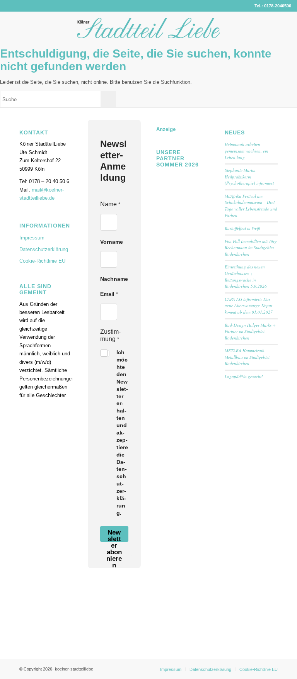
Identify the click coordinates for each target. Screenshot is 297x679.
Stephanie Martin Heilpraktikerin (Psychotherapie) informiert (249, 176)
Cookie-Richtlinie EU (42, 261)
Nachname (114, 279)
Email (109, 294)
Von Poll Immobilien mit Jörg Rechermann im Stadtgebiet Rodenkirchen (251, 247)
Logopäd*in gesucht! (244, 376)
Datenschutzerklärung (43, 249)
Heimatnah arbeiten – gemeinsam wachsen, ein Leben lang (246, 150)
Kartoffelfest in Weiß (242, 228)
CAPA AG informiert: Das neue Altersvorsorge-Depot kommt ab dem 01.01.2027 (249, 305)
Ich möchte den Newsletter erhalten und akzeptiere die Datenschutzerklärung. (122, 432)
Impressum (31, 238)
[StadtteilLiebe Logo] (148, 35)
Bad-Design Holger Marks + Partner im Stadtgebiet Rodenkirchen (250, 331)
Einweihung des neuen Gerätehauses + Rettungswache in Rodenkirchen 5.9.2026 (246, 276)
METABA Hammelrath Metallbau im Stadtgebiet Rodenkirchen (247, 357)
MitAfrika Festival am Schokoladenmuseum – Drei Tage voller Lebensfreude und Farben (251, 205)
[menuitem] (170, 669)
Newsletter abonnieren (114, 535)
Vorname (111, 242)
